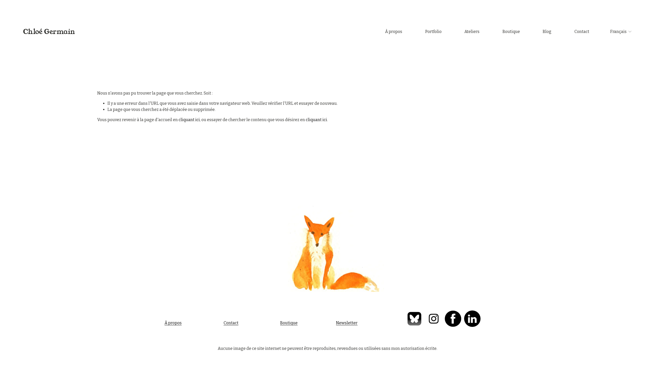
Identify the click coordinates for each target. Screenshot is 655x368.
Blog (547, 31)
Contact (581, 31)
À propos (393, 31)
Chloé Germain (49, 32)
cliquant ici (189, 119)
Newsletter (346, 322)
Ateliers (471, 31)
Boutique (511, 31)
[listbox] (621, 31)
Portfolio (433, 31)
